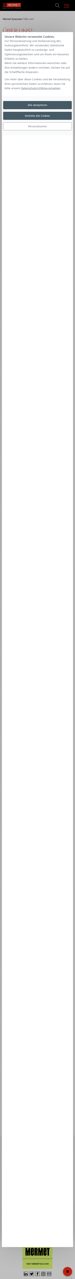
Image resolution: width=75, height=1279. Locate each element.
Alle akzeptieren (37, 105)
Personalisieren (37, 126)
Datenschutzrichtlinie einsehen (40, 88)
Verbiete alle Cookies (37, 115)
